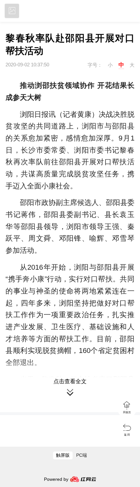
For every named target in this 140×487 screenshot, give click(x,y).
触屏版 (63, 455)
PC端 (81, 455)
